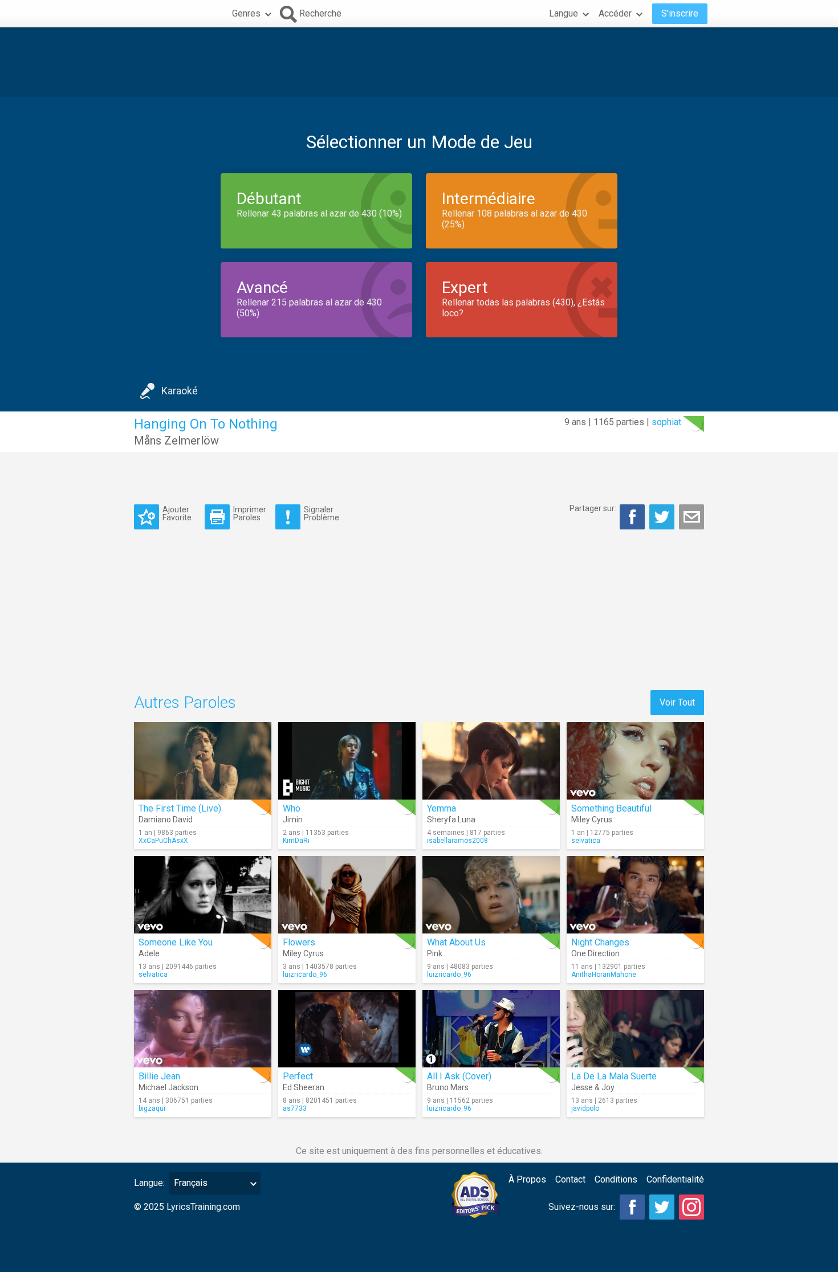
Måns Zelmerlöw (176, 440)
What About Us (456, 942)
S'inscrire (679, 13)
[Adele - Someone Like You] (202, 894)
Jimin (293, 819)
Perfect (298, 1076)
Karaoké (179, 391)
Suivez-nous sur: (581, 1206)
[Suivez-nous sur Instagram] (691, 1207)
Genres (246, 13)
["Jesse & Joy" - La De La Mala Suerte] (635, 1028)
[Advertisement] (419, 62)
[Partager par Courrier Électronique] (691, 516)
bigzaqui (152, 1108)
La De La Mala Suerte (614, 1076)
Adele (149, 953)
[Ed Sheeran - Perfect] (347, 1028)
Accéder (615, 13)
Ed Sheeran (303, 1087)
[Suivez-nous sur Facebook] (632, 1207)
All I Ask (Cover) (459, 1076)
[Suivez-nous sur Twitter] (661, 1207)
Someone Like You (176, 942)
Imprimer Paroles (249, 513)
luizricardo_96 (305, 975)
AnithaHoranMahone (603, 975)
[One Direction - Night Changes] (635, 894)
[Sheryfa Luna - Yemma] (491, 761)
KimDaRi (296, 841)
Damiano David (166, 819)
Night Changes (600, 942)
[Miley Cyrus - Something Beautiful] (635, 761)
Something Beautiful (611, 808)
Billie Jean (159, 1076)
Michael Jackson (168, 1087)
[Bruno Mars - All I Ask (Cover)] (491, 1028)
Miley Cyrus (591, 819)
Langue (563, 13)
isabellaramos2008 (457, 841)
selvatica (585, 841)
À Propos (527, 1179)
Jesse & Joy (593, 1087)
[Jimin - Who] (347, 761)
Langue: (149, 1182)
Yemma (441, 808)
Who (291, 808)
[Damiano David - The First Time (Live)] (202, 761)
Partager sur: (592, 508)
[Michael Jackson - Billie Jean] (202, 1028)
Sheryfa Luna (451, 819)
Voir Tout (677, 702)
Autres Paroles (185, 702)
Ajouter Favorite (177, 513)
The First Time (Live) (180, 808)
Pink (434, 953)
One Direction (595, 953)
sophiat (666, 422)
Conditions (616, 1179)
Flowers (299, 942)
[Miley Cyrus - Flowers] (347, 894)
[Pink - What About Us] (491, 894)
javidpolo (585, 1108)
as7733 (295, 1108)
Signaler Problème (321, 513)
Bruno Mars (448, 1087)
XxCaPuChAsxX (163, 841)
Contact (570, 1179)
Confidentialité (675, 1179)
